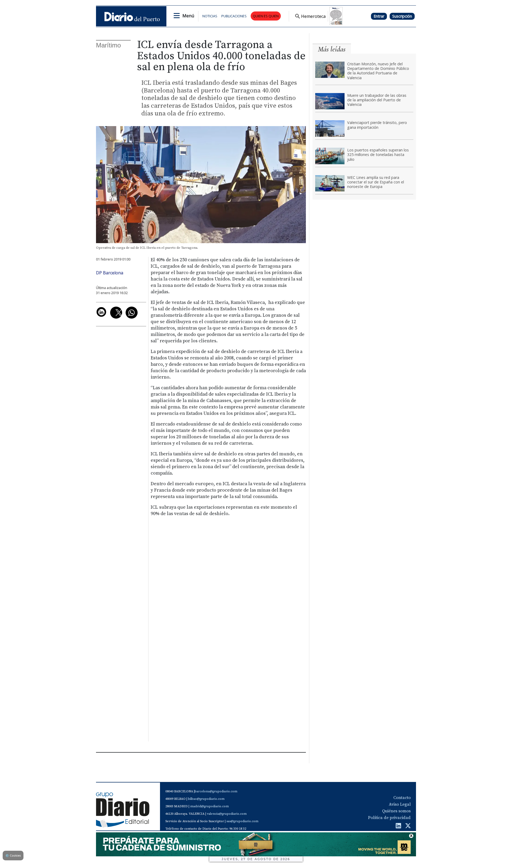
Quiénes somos (396, 811)
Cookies (13, 855)
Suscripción (402, 16)
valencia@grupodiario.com (227, 814)
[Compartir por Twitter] (116, 313)
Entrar (379, 16)
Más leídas (332, 49)
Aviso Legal (400, 804)
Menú (188, 16)
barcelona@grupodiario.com (216, 791)
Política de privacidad (389, 817)
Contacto (402, 797)
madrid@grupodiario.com (209, 806)
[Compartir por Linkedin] (101, 312)
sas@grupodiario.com (242, 821)
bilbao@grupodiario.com (206, 799)
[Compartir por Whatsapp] (132, 313)
